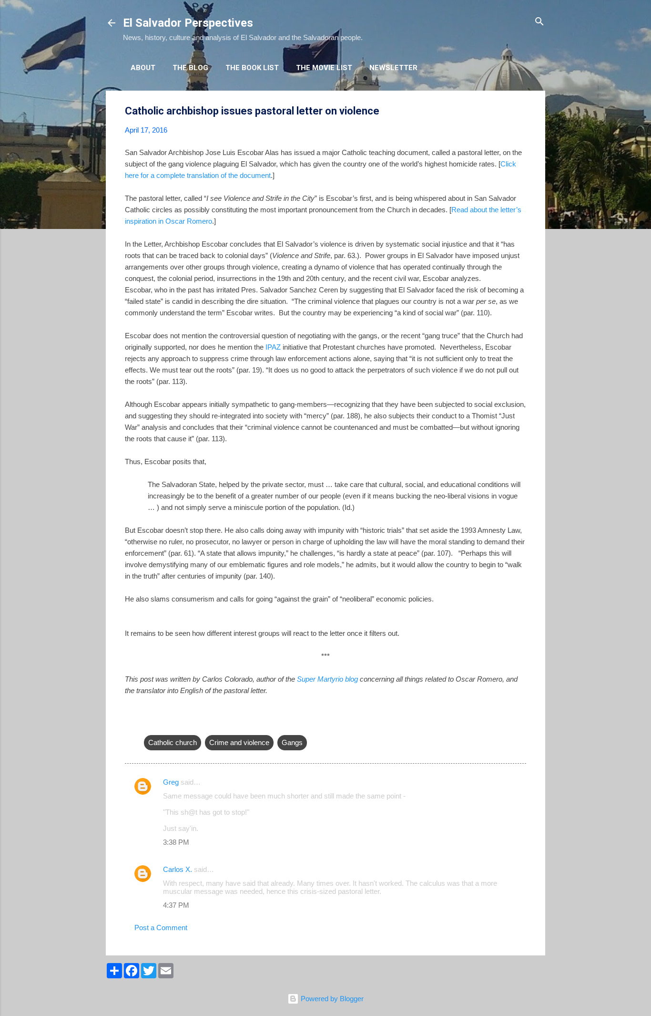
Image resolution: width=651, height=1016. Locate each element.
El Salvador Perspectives (188, 23)
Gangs (292, 742)
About (143, 67)
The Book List (252, 67)
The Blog (190, 67)
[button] (520, 111)
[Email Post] (149, 723)
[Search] (539, 22)
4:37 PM (176, 905)
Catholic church (172, 742)
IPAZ (273, 347)
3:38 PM (176, 842)
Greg (171, 782)
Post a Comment (160, 927)
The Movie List (324, 67)
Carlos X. (177, 869)
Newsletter (393, 67)
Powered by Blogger (331, 999)
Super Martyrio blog (327, 679)
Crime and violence (239, 742)
